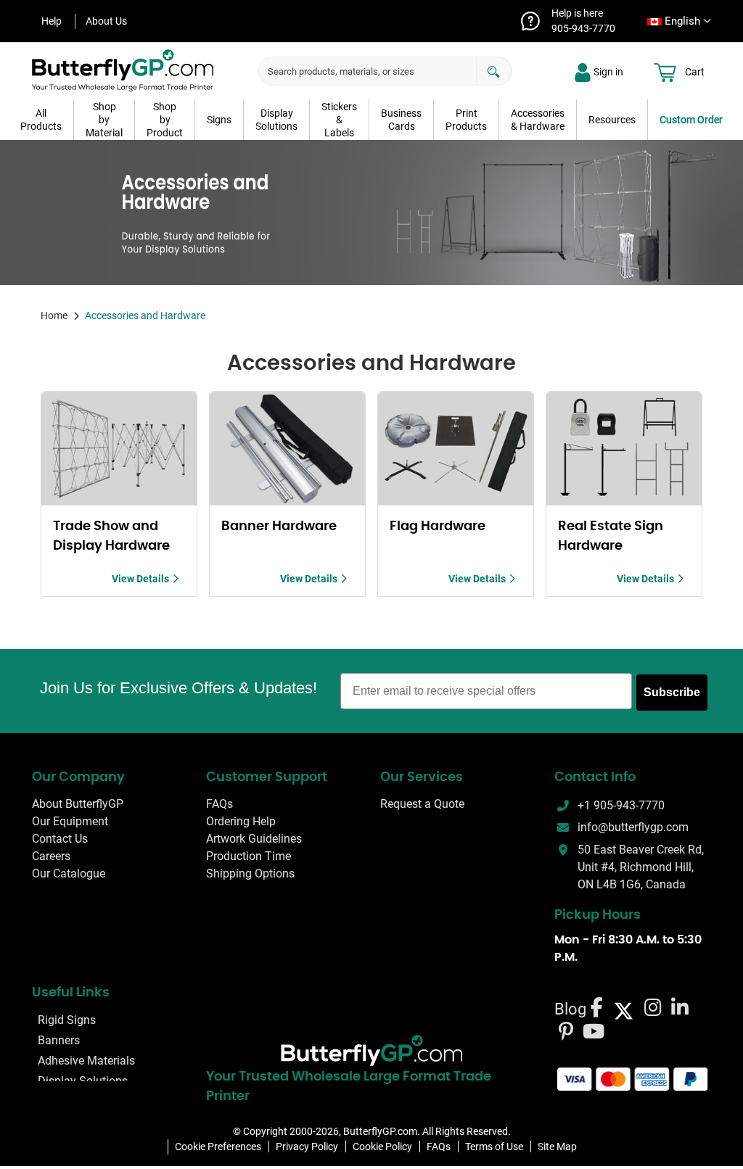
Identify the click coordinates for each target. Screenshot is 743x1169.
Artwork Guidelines (254, 839)
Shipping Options (250, 874)
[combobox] (675, 21)
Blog (570, 1009)
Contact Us (60, 839)
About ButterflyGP (77, 804)
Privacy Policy (307, 1146)
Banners (59, 1040)
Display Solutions (83, 1081)
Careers (51, 857)
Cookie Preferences (218, 1146)
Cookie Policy (382, 1146)
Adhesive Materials (86, 1060)
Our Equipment (70, 822)
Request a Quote (422, 804)
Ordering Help (241, 822)
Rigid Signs (67, 1020)
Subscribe (672, 692)
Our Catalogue (68, 874)
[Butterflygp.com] (371, 1050)
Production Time (248, 857)
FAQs (219, 804)
